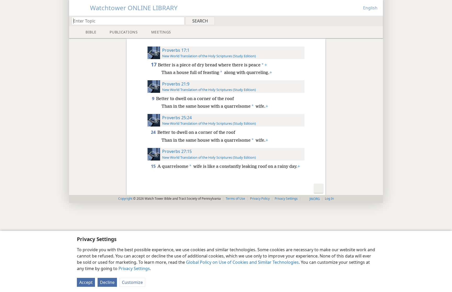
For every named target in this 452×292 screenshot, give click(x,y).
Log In (329, 199)
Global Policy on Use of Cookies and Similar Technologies (242, 262)
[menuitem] (377, 20)
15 (153, 166)
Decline (107, 282)
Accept (86, 282)
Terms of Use (235, 199)
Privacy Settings (134, 268)
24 (153, 132)
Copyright (125, 198)
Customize (132, 282)
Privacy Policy (260, 199)
